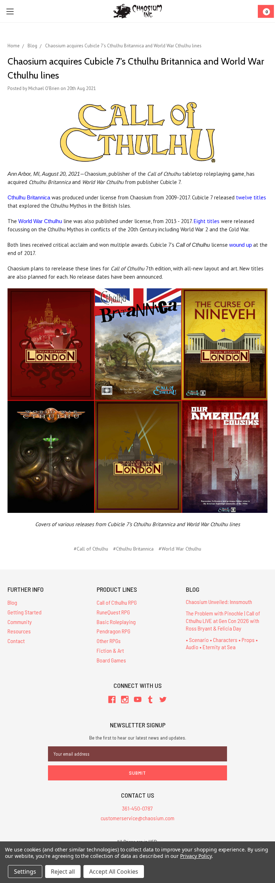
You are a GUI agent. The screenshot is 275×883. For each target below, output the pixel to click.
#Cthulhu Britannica (133, 549)
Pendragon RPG (113, 631)
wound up (240, 245)
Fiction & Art (110, 650)
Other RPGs (109, 640)
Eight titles (206, 221)
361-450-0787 (137, 808)
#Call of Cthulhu (91, 549)
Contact (16, 640)
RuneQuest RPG (113, 612)
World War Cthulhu (40, 221)
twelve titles (251, 197)
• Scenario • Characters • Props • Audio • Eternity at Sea (222, 643)
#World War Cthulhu (180, 549)
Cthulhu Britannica (29, 197)
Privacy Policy (195, 856)
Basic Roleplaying (116, 621)
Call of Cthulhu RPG (117, 602)
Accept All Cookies (113, 871)
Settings (25, 871)
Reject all (63, 871)
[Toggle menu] (10, 11)
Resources (19, 631)
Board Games (111, 660)
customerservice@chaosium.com (137, 817)
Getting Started (25, 612)
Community (20, 621)
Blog (12, 602)
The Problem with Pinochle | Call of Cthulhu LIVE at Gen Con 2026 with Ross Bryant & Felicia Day (223, 621)
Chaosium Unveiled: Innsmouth (219, 601)
